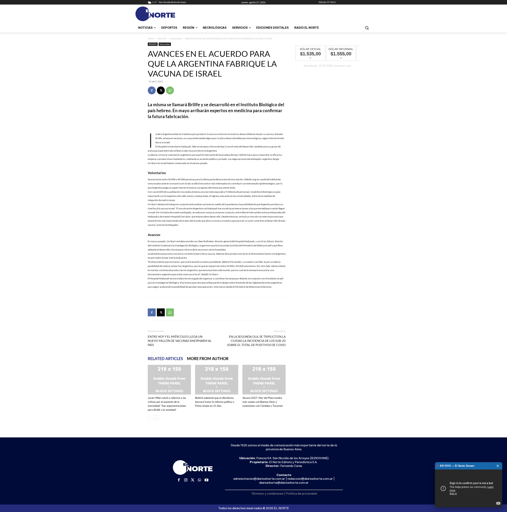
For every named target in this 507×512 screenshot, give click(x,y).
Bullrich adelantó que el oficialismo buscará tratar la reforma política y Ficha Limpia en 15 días (214, 401)
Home (151, 38)
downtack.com (342, 65)
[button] (367, 27)
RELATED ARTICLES (165, 358)
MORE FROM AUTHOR (208, 358)
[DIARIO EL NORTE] (170, 14)
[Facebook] (152, 90)
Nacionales (176, 38)
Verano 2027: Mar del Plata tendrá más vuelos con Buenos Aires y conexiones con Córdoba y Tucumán (262, 401)
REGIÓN (162, 38)
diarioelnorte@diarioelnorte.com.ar (284, 483)
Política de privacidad (301, 493)
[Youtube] (206, 480)
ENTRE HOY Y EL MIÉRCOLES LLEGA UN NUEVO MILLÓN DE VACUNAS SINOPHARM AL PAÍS (180, 341)
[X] (161, 90)
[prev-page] (150, 417)
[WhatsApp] (170, 90)
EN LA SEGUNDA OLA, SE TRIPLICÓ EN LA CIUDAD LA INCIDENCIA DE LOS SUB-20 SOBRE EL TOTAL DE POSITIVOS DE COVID (256, 341)
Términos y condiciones (267, 493)
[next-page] (156, 417)
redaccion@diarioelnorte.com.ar (310, 479)
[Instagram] (185, 480)
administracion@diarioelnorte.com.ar (259, 479)
